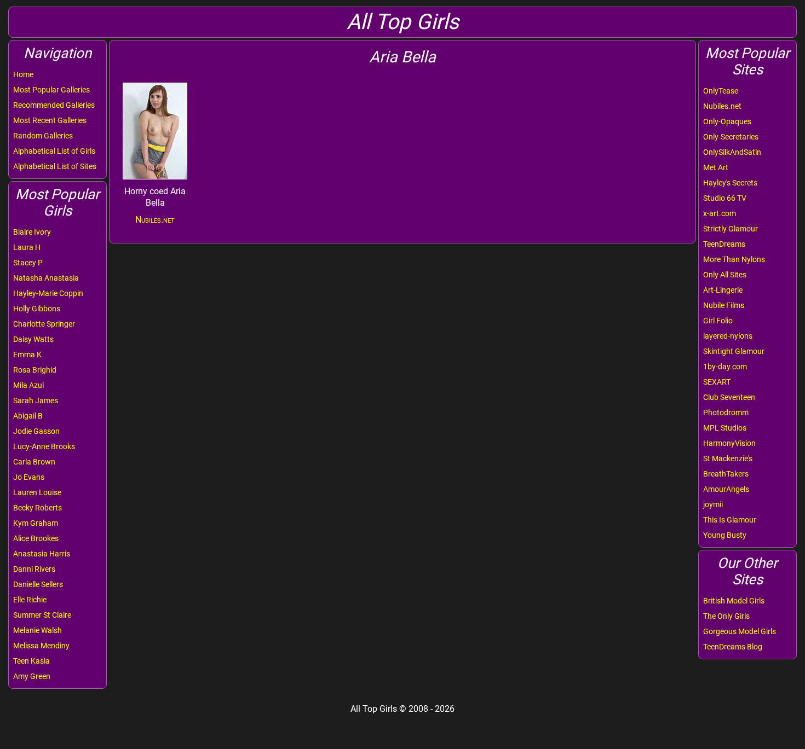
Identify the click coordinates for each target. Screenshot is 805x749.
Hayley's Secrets (730, 182)
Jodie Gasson (36, 431)
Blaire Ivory (32, 232)
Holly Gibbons (36, 308)
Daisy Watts (33, 339)
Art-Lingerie (723, 290)
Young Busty (724, 535)
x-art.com (719, 213)
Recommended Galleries (54, 105)
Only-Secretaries (730, 136)
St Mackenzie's (727, 458)
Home (23, 74)
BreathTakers (726, 473)
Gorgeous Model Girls (739, 631)
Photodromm (726, 412)
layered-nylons (727, 336)
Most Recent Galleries (50, 120)
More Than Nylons (734, 259)
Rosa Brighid (34, 369)
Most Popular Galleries (51, 89)
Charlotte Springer (44, 324)
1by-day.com (725, 366)
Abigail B (28, 415)
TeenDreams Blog (732, 646)
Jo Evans (28, 477)
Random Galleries (43, 135)
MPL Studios (724, 427)
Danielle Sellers (38, 584)
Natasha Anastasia (46, 278)
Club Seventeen (729, 397)
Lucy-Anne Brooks (44, 446)
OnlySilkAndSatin (732, 152)
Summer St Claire (42, 615)
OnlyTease (720, 90)
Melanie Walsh (37, 630)
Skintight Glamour (733, 351)
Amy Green (31, 676)
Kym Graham (35, 523)
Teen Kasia (31, 661)
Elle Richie (30, 599)
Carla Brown (34, 461)
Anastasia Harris (41, 553)
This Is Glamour (729, 519)
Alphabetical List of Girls (54, 151)
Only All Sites (724, 274)
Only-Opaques (727, 121)
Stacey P (28, 262)
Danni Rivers (34, 569)
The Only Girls (726, 616)
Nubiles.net (722, 106)
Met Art (715, 167)
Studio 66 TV (724, 198)
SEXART (717, 382)
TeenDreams (724, 244)
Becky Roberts (37, 507)
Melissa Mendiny (41, 645)
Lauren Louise (37, 492)
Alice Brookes (36, 538)
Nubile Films (723, 305)
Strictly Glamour (730, 228)
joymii (713, 504)
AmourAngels (726, 489)
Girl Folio (718, 320)
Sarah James (35, 400)
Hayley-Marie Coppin (48, 293)
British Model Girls (733, 600)
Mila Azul (28, 385)
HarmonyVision (729, 443)
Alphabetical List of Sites (54, 166)
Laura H (27, 247)
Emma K (27, 354)
